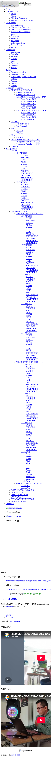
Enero (28, 454)
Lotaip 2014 (25, 481)
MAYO (24, 164)
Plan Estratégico (22, 126)
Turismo (9, 70)
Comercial (15, 65)
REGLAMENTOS (18, 501)
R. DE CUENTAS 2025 (25, 92)
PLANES (15, 121)
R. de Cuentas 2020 (28, 101)
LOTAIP (14, 151)
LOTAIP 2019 (26, 216)
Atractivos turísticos (18, 72)
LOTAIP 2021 (26, 274)
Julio (27, 468)
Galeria (14, 86)
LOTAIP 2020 (26, 245)
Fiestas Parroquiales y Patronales (23, 77)
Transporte (15, 41)
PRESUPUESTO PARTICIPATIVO (25, 139)
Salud (13, 34)
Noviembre (30, 477)
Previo (8, 615)
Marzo (28, 459)
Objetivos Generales (19, 18)
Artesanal (14, 63)
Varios (13, 47)
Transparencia (11, 148)
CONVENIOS (17, 497)
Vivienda (14, 38)
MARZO (24, 160)
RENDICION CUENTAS (21, 90)
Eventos (14, 83)
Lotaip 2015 (25, 452)
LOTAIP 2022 (26, 304)
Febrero (29, 456)
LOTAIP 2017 (26, 393)
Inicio (8, 9)
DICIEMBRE (26, 180)
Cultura (14, 79)
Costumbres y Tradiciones (21, 29)
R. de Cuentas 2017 (28, 115)
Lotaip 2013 (25, 488)
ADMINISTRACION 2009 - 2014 (29, 483)
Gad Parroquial (12, 11)
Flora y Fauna (16, 45)
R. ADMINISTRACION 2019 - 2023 (31, 97)
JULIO (23, 169)
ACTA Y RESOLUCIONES (22, 490)
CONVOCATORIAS (19, 495)
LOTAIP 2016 (26, 423)
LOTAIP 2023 (26, 333)
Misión (13, 16)
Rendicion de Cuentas (14, 88)
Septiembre (30, 472)
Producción (10, 50)
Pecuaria (14, 56)
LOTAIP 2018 (26, 364)
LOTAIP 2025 (21, 153)
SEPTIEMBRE (27, 173)
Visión (13, 14)
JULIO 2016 (9, 598)
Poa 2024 (19, 137)
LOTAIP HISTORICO (20, 211)
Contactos (10, 504)
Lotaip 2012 (25, 486)
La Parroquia (11, 23)
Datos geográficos (18, 43)
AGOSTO (25, 171)
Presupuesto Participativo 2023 (28, 144)
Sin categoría (15, 621)
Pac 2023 (19, 133)
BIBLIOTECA (17, 492)
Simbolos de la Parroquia (20, 32)
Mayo (28, 463)
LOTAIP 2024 (21, 182)
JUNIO (24, 166)
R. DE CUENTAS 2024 (25, 95)
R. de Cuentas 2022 (28, 106)
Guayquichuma (17, 25)
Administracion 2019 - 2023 (22, 20)
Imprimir (9, 606)
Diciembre (30, 479)
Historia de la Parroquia (20, 27)
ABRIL (24, 162)
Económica (15, 52)
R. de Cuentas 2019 (28, 99)
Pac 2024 (19, 130)
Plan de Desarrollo (23, 124)
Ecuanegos (15, 755)
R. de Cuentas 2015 (28, 119)
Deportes (14, 81)
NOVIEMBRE (27, 178)
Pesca (13, 61)
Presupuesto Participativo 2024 (28, 142)
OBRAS (14, 146)
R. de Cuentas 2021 (28, 104)
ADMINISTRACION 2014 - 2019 (29, 362)
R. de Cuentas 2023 (28, 108)
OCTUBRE (25, 175)
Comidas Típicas (17, 74)
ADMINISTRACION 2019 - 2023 (29, 214)
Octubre (29, 474)
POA (13, 135)
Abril (28, 461)
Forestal (14, 59)
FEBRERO (25, 157)
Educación (15, 36)
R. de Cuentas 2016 (28, 117)
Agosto (28, 470)
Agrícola (14, 54)
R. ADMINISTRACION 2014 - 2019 (31, 110)
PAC (13, 128)
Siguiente (9, 617)
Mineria (14, 68)
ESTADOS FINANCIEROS (22, 499)
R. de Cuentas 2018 (28, 112)
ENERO (24, 155)
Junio (28, 465)
